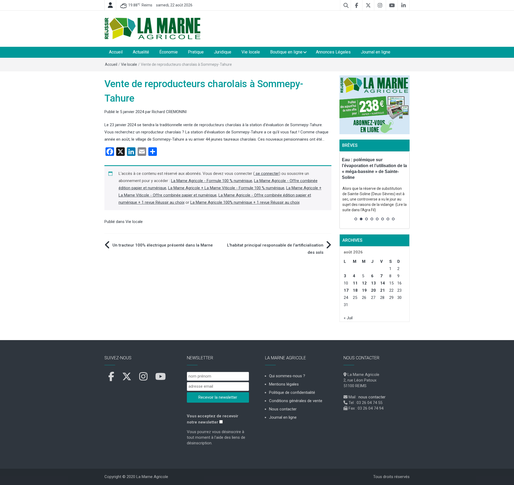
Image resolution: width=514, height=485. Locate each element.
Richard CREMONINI (169, 111)
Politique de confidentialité (292, 392)
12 (364, 283)
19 (364, 290)
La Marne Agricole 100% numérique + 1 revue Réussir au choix (245, 202)
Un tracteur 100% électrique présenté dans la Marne (162, 245)
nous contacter (372, 397)
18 (355, 290)
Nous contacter (283, 409)
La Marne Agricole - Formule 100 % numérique (211, 180)
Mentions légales (284, 384)
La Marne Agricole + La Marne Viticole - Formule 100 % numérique (226, 188)
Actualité (141, 52)
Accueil (116, 52)
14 (382, 283)
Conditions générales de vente (295, 400)
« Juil (348, 317)
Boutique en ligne (286, 52)
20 (373, 290)
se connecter (267, 173)
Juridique (222, 52)
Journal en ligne (375, 52)
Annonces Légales (333, 52)
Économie (168, 52)
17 (346, 290)
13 (373, 283)
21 (382, 290)
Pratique (196, 52)
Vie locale (250, 52)
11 (355, 283)
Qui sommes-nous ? (287, 376)
